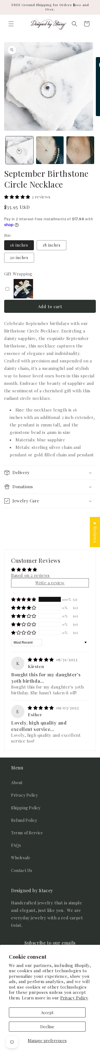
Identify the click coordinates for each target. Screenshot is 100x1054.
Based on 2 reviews (30, 575)
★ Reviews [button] (95, 532)
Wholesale (20, 857)
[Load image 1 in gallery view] (19, 150)
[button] (11, 24)
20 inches (19, 257)
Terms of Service (27, 832)
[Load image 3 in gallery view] (80, 150)
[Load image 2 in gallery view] (50, 150)
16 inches (19, 245)
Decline (47, 1026)
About (16, 782)
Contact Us (21, 870)
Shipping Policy (26, 807)
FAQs (16, 845)
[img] (41, 659)
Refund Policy (24, 820)
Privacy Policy (74, 998)
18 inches (51, 245)
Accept (47, 1012)
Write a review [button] (49, 582)
